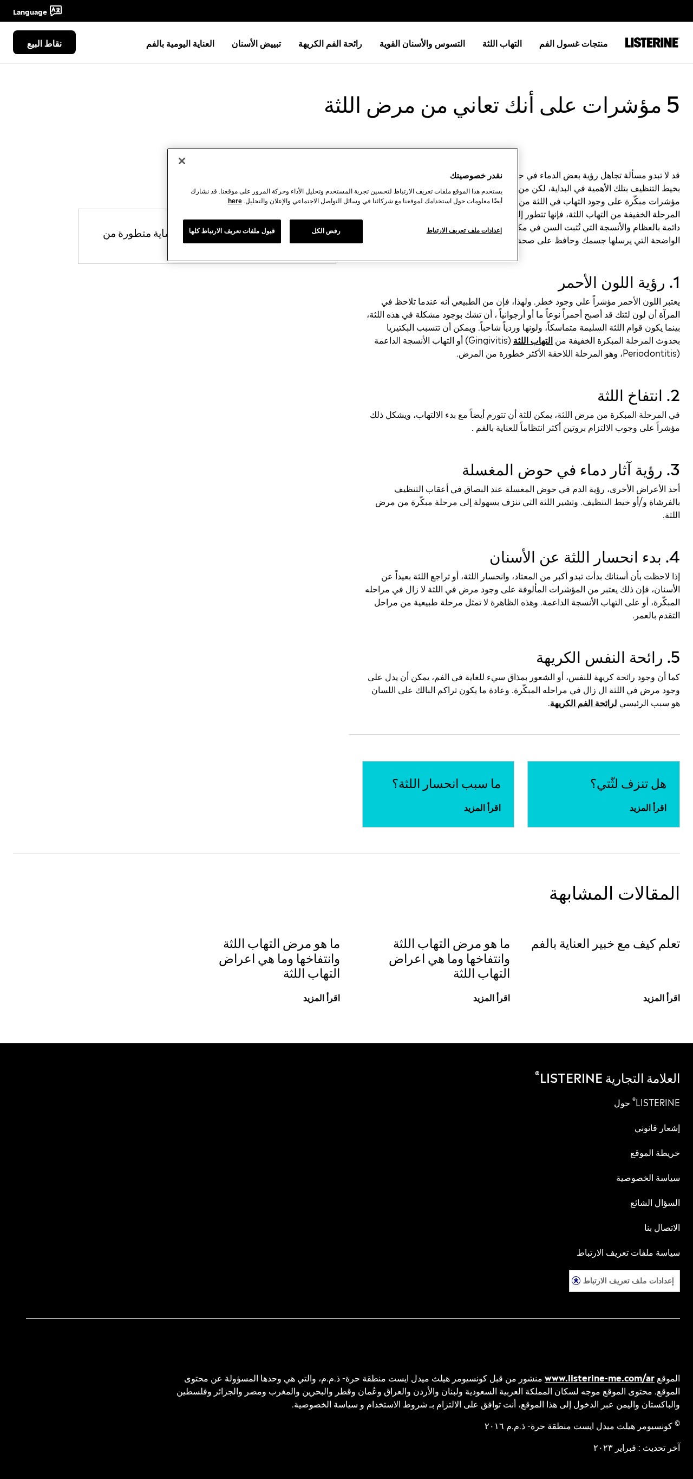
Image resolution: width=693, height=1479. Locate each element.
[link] (628, 781)
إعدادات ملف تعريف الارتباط (628, 1280)
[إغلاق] (182, 161)
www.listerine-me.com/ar (600, 1377)
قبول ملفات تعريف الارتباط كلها (232, 231)
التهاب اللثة (533, 339)
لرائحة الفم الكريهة (583, 701)
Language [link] (30, 10)
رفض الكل (326, 231)
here (235, 201)
